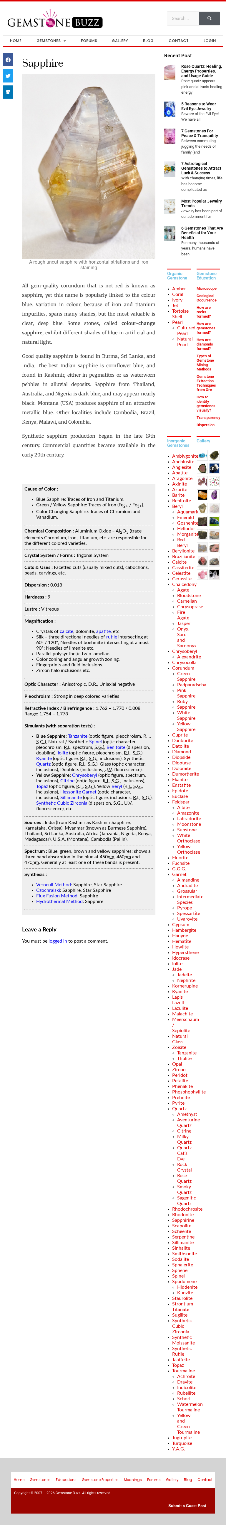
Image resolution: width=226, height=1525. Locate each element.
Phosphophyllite (189, 1092)
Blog (148, 40)
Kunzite (185, 1292)
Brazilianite (183, 556)
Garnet (179, 874)
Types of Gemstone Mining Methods (205, 362)
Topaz (42, 786)
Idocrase (181, 958)
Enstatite (181, 785)
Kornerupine (185, 986)
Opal (177, 1064)
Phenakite (182, 1086)
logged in (58, 941)
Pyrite (178, 1103)
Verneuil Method (53, 884)
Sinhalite (181, 1248)
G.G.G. (179, 869)
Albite (183, 807)
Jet (175, 305)
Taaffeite (181, 1359)
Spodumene (184, 1281)
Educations (66, 1479)
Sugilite (179, 1315)
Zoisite (179, 1047)
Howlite (180, 947)
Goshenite (187, 523)
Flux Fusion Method (56, 896)
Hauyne (180, 935)
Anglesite (181, 467)
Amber (179, 289)
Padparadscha (191, 685)
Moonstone (189, 824)
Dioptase (181, 763)
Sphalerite (182, 1265)
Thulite (184, 1058)
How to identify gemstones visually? (206, 403)
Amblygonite (185, 456)
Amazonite (188, 813)
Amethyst (187, 1114)
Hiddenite (187, 1287)
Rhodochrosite (187, 1209)
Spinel (95, 741)
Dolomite (181, 768)
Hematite (181, 941)
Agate (183, 590)
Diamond (181, 751)
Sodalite (180, 1259)
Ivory (177, 300)
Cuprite (180, 735)
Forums (89, 40)
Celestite (181, 573)
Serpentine (183, 1237)
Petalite (180, 1081)
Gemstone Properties (100, 1479)
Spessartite (188, 913)
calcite (66, 631)
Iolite (63, 753)
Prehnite (181, 1097)
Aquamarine (189, 512)
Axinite (179, 484)
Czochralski (48, 890)
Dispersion (206, 425)
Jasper (183, 623)
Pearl (177, 322)
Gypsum (180, 924)
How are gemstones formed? (206, 328)
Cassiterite (183, 567)
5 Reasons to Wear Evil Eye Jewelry (198, 106)
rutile (111, 637)
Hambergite (184, 930)
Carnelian (187, 601)
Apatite (179, 473)
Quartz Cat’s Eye (184, 1153)
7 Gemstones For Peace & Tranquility (199, 133)
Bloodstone (189, 595)
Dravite (184, 1382)
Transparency (208, 417)
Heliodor (186, 528)
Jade (177, 969)
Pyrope (184, 908)
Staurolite (182, 1298)
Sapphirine (183, 1220)
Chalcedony (184, 584)
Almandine (188, 880)
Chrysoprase (190, 606)
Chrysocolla (184, 662)
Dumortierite (185, 774)
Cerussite (182, 579)
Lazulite (180, 1008)
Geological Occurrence (207, 298)
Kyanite (44, 758)
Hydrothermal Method (59, 901)
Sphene (179, 1270)
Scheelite (181, 1231)
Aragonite (182, 478)
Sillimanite (71, 797)
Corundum (183, 668)
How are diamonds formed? (205, 344)
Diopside (181, 757)
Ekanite (179, 779)
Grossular (187, 891)
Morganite (188, 534)
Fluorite (180, 857)
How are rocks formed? (204, 312)
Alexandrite (189, 657)
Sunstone (187, 830)
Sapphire (186, 707)
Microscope (207, 288)
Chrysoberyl (84, 775)
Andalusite (183, 461)
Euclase (180, 796)
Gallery (120, 40)
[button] (8, 59)
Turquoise (182, 1443)
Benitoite (116, 747)
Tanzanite (77, 736)
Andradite (187, 885)
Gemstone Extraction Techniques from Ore (206, 383)
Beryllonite (183, 551)
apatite (103, 631)
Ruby (182, 701)
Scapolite (181, 1226)
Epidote (180, 790)
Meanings (133, 1479)
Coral (177, 294)
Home (15, 40)
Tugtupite (182, 1437)
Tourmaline (183, 1371)
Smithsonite (184, 1253)
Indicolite (186, 1387)
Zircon (179, 1069)
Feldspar (181, 802)
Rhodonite (183, 1214)
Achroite (186, 1376)
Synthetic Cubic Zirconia (61, 803)
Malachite (182, 1014)
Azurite (179, 489)
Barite (178, 495)
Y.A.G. (178, 1449)
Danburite (182, 740)
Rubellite (186, 1393)
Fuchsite (181, 863)
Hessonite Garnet (78, 792)
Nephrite (186, 980)
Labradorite (189, 818)
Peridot (179, 1075)
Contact (179, 40)
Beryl (117, 786)
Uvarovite (187, 919)
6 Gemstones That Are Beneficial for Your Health (202, 233)
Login (210, 40)
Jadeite (184, 975)
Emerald (185, 517)
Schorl (183, 1398)
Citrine (67, 780)
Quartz (43, 764)
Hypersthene (185, 952)
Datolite (180, 746)
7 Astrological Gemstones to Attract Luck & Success (201, 168)
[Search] (209, 18)
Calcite (179, 562)
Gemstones (48, 40)
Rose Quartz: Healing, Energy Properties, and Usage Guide (201, 71)
